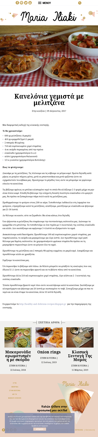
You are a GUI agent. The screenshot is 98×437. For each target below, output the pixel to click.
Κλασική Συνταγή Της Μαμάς (80, 355)
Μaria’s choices (14, 398)
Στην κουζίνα (38, 111)
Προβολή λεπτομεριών (40, 426)
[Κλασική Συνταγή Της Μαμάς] (80, 337)
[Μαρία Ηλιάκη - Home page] (49, 16)
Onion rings (49, 352)
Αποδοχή (39, 429)
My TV (14, 394)
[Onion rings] (49, 337)
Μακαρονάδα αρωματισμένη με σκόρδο (18, 355)
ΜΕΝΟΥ (47, 3)
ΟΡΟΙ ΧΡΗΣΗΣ (76, 430)
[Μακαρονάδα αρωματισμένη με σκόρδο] (18, 337)
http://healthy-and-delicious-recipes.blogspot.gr (42, 304)
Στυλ (14, 383)
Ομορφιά (14, 387)
